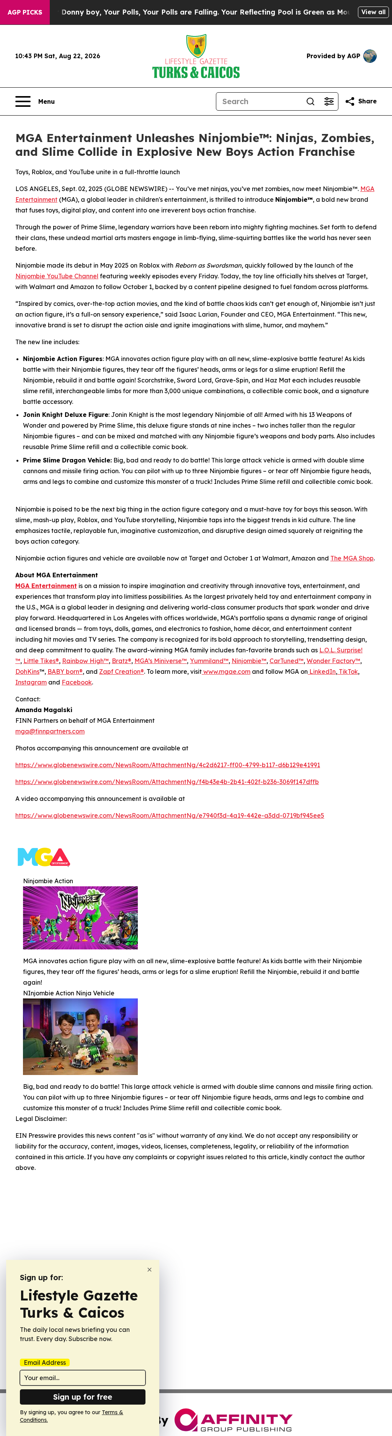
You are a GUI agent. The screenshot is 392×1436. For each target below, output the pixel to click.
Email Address (45, 1362)
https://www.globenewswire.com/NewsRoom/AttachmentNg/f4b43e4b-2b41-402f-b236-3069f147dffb (167, 782)
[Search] (310, 101)
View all (373, 12)
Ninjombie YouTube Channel (56, 276)
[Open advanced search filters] (329, 101)
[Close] (149, 1269)
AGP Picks (25, 12)
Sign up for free (82, 1397)
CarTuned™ (287, 661)
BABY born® (65, 671)
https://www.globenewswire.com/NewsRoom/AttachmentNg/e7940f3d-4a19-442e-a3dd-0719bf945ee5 (169, 815)
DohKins (27, 671)
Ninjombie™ (249, 661)
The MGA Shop (352, 558)
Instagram (31, 682)
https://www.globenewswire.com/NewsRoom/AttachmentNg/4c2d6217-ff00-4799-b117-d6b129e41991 (167, 765)
